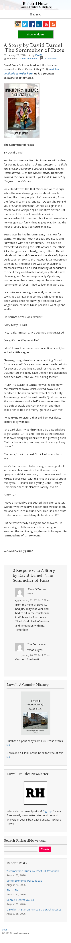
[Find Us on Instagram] (18, 24)
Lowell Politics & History (35, 7)
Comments (51, 58)
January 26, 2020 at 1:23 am (36, 655)
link (8, 745)
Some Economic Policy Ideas (24, 880)
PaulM (38, 55)
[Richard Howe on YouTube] (46, 24)
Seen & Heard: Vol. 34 (20, 900)
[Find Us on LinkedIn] (39, 24)
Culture (21, 58)
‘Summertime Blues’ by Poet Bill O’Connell (33, 871)
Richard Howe (35, 4)
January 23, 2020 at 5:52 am (36, 600)
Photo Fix (12, 890)
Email (4, 929)
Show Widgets (36, 34)
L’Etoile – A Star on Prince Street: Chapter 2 (34, 909)
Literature (32, 58)
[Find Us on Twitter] (25, 24)
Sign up (47, 811)
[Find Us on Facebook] (32, 24)
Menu (36, 14)
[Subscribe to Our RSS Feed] (53, 24)
